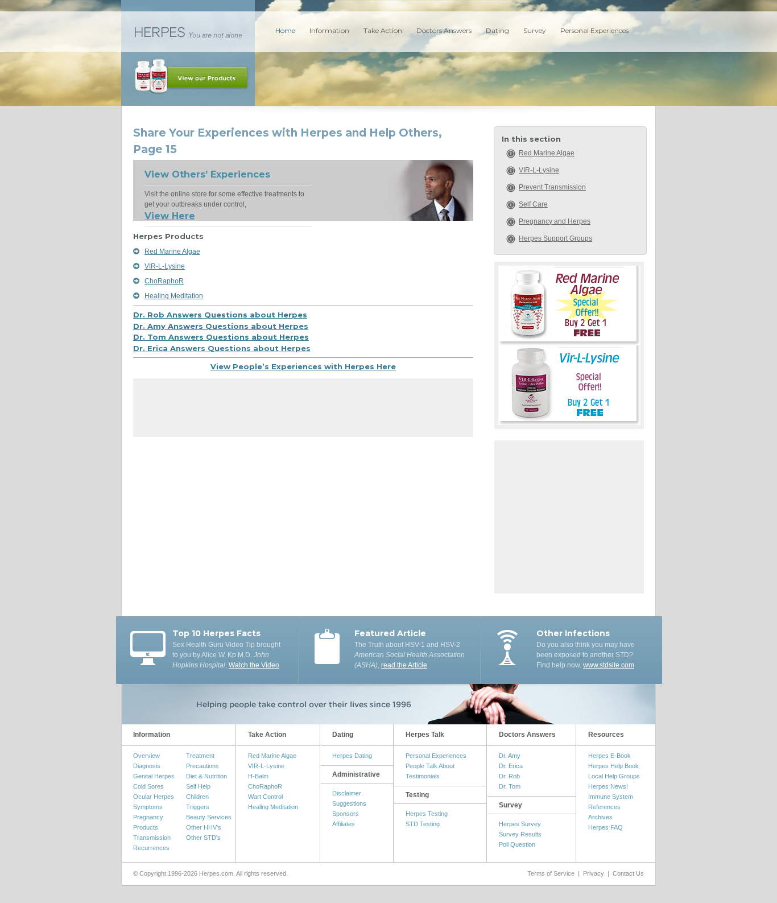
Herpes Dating (352, 755)
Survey (534, 30)
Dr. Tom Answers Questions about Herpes (221, 336)
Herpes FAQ (605, 827)
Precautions (202, 765)
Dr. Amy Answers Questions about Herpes (220, 326)
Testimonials (423, 776)
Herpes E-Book (609, 755)
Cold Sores (148, 786)
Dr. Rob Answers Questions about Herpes (220, 314)
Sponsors (345, 813)
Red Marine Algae (172, 251)
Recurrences (151, 847)
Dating (497, 30)
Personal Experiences (594, 30)
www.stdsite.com (608, 665)
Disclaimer (346, 793)
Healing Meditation (173, 296)
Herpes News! (608, 786)
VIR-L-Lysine (164, 266)
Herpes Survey (520, 823)
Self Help (198, 786)
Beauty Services (209, 817)
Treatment (200, 755)
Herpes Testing (427, 813)
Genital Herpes (154, 776)
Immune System (610, 796)
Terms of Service (551, 873)
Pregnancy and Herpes (554, 221)
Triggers (197, 806)
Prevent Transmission (552, 187)
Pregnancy (148, 817)
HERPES (188, 31)
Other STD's (203, 837)
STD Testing (423, 823)
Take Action (382, 30)
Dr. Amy (509, 755)
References (604, 806)
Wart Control (265, 796)
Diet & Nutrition (206, 776)
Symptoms (148, 806)
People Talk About (430, 765)
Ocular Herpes (153, 796)
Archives (600, 817)
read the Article (404, 665)
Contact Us (628, 873)
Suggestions (349, 803)
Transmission (152, 837)
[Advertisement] (303, 411)
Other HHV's (203, 827)
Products (145, 827)
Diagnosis (146, 765)
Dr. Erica (511, 765)
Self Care (533, 204)
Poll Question (517, 844)
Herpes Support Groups (555, 238)
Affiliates (343, 823)
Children (197, 796)
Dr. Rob (509, 776)
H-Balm (258, 776)
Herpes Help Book (613, 765)
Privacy (593, 873)
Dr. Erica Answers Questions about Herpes (222, 348)
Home (285, 30)
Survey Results (520, 834)
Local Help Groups (614, 776)
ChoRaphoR (164, 281)
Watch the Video (254, 665)
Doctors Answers (444, 30)
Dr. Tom (509, 786)
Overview (146, 755)
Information (329, 30)
